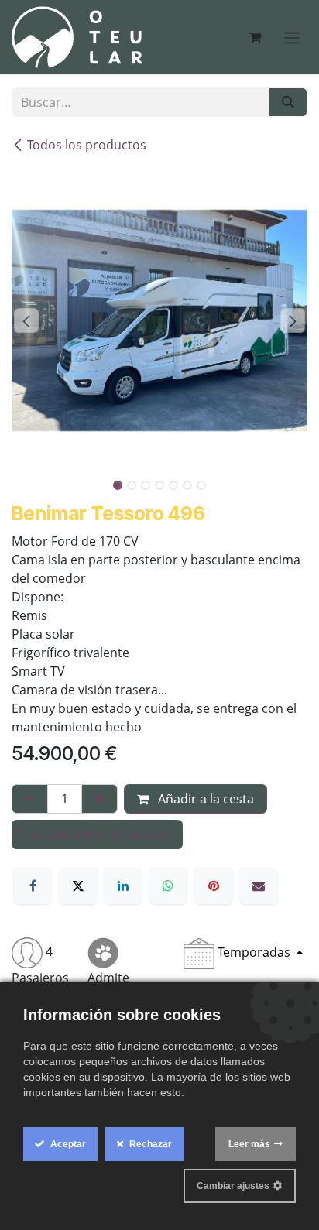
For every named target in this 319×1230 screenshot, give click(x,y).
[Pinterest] (213, 885)
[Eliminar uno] (30, 799)
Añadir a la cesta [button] (204, 798)
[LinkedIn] (123, 885)
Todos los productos (86, 144)
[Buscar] (288, 102)
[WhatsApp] (168, 885)
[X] (78, 885)
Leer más (249, 1144)
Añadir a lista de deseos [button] (100, 834)
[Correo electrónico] (258, 885)
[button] (26, 320)
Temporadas (253, 952)
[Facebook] (32, 885)
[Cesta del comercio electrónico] (254, 37)
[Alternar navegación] (291, 37)
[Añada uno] (99, 799)
